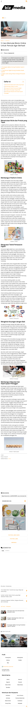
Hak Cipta (8, 698)
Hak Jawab (20, 703)
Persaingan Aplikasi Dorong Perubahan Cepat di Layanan (12, 67)
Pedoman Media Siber (20, 698)
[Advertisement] (14, 13)
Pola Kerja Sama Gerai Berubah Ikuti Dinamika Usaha (15, 611)
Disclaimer (8, 695)
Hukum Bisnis (20, 684)
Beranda (2, 40)
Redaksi (20, 660)
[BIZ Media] (14, 10)
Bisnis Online (8, 684)
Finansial (20, 682)
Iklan (8, 662)
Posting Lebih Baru (14, 535)
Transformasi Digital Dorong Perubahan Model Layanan (12, 71)
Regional (8, 682)
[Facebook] (1, 1)
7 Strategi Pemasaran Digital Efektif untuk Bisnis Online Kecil (13, 526)
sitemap (8, 660)
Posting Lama (14, 538)
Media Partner (8, 700)
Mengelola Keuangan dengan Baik (12, 89)
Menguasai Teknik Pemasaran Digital (13, 88)
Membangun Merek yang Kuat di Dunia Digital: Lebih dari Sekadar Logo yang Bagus (14, 513)
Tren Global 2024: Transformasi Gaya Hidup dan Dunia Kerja (13, 644)
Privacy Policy (8, 703)
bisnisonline (7, 40)
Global (8, 679)
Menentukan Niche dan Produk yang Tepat (14, 84)
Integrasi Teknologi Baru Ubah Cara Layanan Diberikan (15, 618)
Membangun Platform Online (11, 86)
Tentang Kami (8, 657)
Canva (9, 458)
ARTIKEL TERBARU (6, 606)
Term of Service (20, 695)
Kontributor (20, 700)
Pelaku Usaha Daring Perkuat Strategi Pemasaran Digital (13, 74)
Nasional (20, 679)
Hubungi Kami (20, 657)
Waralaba (8, 687)
